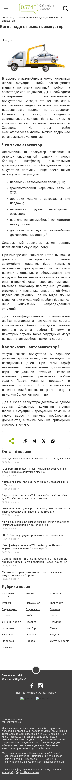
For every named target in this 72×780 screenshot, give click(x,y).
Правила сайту (41, 769)
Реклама (7, 647)
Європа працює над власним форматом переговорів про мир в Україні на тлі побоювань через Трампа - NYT (35, 560)
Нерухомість (33, 602)
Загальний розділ (8, 595)
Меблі (29, 615)
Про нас (20, 692)
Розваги (55, 609)
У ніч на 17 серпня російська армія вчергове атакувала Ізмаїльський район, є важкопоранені (35, 523)
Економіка (8, 628)
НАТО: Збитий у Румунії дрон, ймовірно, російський (32, 535)
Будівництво (9, 609)
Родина (54, 634)
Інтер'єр (31, 628)
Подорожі (8, 640)
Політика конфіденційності (17, 769)
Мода (53, 628)
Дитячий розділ (59, 640)
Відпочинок (33, 609)
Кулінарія (7, 634)
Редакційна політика (27, 772)
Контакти (32, 692)
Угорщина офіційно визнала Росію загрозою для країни (36, 458)
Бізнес (6, 615)
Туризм (6, 602)
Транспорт (56, 602)
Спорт (53, 615)
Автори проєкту (47, 692)
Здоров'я (56, 593)
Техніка (30, 593)
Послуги (31, 634)
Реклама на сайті (12, 675)
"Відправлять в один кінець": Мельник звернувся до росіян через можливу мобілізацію (34, 470)
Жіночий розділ (11, 621)
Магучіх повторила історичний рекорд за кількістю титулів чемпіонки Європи (33, 574)
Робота (30, 640)
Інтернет (31, 621)
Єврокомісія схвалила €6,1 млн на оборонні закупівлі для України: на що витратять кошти (34, 497)
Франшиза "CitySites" (14, 679)
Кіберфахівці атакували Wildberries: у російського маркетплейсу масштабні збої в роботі (32, 547)
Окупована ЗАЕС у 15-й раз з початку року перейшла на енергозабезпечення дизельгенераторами (36, 510)
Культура (55, 621)
